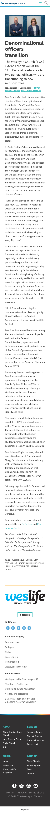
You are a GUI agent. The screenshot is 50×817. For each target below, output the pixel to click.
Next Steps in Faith (12, 739)
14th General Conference (25, 563)
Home (9, 792)
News (37, 88)
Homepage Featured (20, 566)
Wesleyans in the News (16, 666)
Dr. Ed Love (27, 524)
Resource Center (35, 732)
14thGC (29, 560)
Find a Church (9, 743)
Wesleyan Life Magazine (9, 771)
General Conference (31, 91)
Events (30, 769)
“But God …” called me (16, 684)
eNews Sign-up (34, 765)
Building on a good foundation (20, 688)
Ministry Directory (35, 740)
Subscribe (25, 614)
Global (8, 652)
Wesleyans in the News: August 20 (21, 679)
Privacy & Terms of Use (30, 792)
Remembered (12, 661)
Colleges (9, 647)
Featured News (13, 91)
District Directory (35, 736)
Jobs (5, 747)
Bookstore (8, 765)
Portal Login (33, 744)
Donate (30, 773)
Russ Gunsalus (18, 560)
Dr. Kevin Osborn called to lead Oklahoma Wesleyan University (20, 700)
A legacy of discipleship (16, 693)
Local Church (11, 656)
